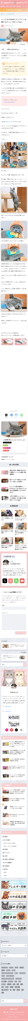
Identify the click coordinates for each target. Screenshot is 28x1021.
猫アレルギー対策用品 (10, 846)
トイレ (16, 973)
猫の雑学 (5, 836)
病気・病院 (17, 987)
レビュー (3, 984)
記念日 (18, 989)
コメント (5, 612)
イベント (8, 459)
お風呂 (3, 970)
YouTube (22, 583)
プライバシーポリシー (14, 1017)
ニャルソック (22, 973)
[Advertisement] (14, 365)
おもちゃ (11, 967)
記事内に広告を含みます (13, 49)
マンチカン (10, 981)
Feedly (16, 583)
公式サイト (8, 121)
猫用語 (11, 987)
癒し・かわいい (5, 989)
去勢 (5, 875)
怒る (3, 987)
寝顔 (22, 984)
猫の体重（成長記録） (9, 859)
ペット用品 (4, 981)
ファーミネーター (10, 975)
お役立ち (22, 967)
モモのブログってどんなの (13, 10)
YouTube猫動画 (7, 862)
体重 (14, 984)
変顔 (18, 984)
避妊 (5, 872)
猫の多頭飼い (6, 866)
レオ (20, 981)
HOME (3, 6)
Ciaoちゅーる (4, 967)
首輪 (3, 992)
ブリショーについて (10, 1014)
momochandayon (9, 102)
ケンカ (13, 970)
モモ (13, 459)
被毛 (14, 989)
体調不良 (9, 984)
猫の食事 (5, 849)
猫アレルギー (6, 852)
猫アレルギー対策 (11, 6)
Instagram (11, 583)
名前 (3, 605)
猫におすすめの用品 (9, 843)
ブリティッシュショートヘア (8, 978)
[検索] (25, 664)
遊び (22, 989)
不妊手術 (5, 869)
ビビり (3, 975)
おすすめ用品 (6, 840)
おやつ (16, 967)
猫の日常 (19, 6)
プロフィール (18, 978)
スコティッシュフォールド (7, 973)
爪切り (7, 987)
